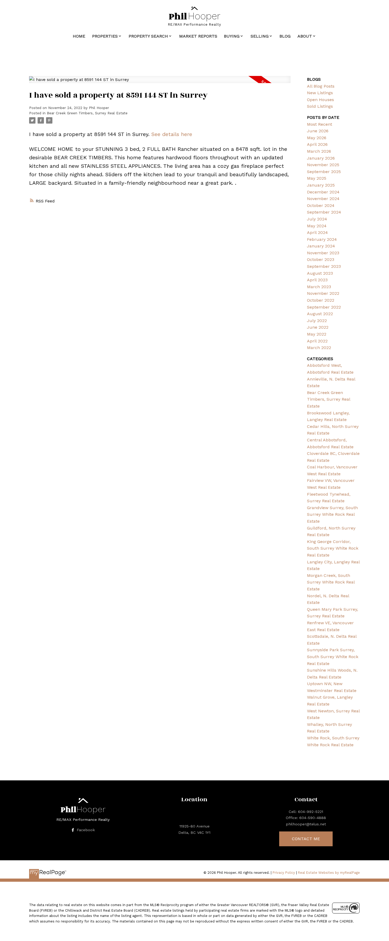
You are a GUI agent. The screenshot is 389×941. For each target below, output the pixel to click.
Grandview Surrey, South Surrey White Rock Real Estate (332, 514)
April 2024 (317, 232)
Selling (260, 36)
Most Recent (319, 124)
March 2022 (319, 347)
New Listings (320, 92)
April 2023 (317, 279)
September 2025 (324, 171)
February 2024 (322, 239)
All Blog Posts (320, 86)
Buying (231, 36)
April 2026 (317, 144)
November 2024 (323, 198)
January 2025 (321, 185)
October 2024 (320, 205)
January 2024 (321, 245)
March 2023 (319, 286)
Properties (105, 36)
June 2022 (317, 327)
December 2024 (323, 191)
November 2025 (323, 164)
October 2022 (320, 300)
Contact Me (306, 838)
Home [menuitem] (79, 36)
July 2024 (317, 218)
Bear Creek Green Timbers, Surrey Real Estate (87, 113)
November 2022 (323, 293)
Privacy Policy (284, 873)
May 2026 (316, 137)
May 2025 (316, 178)
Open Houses (320, 99)
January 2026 (321, 158)
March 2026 (319, 151)
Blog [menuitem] (285, 36)
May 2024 (317, 225)
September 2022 (324, 307)
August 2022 (320, 313)
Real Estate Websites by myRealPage (329, 873)
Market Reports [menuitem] (198, 36)
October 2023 (320, 259)
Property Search (148, 36)
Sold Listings (320, 106)
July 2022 (317, 320)
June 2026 (317, 130)
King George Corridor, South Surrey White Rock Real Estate (332, 548)
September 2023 (324, 266)
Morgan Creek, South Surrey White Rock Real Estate (331, 582)
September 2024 (324, 212)
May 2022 (316, 334)
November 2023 (323, 252)
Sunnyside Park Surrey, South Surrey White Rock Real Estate (332, 656)
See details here (171, 134)
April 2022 (317, 340)
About (304, 36)
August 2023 (320, 273)
